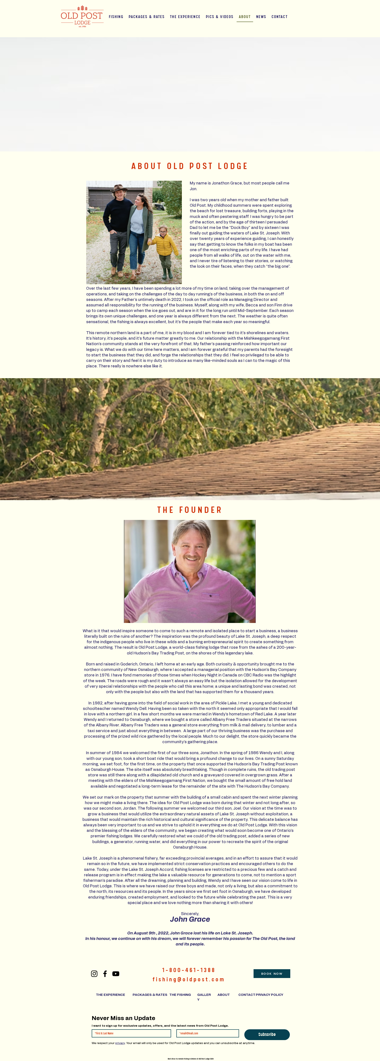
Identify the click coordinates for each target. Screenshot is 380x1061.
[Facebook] (105, 973)
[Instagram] (94, 973)
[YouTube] (115, 973)
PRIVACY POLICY (269, 995)
